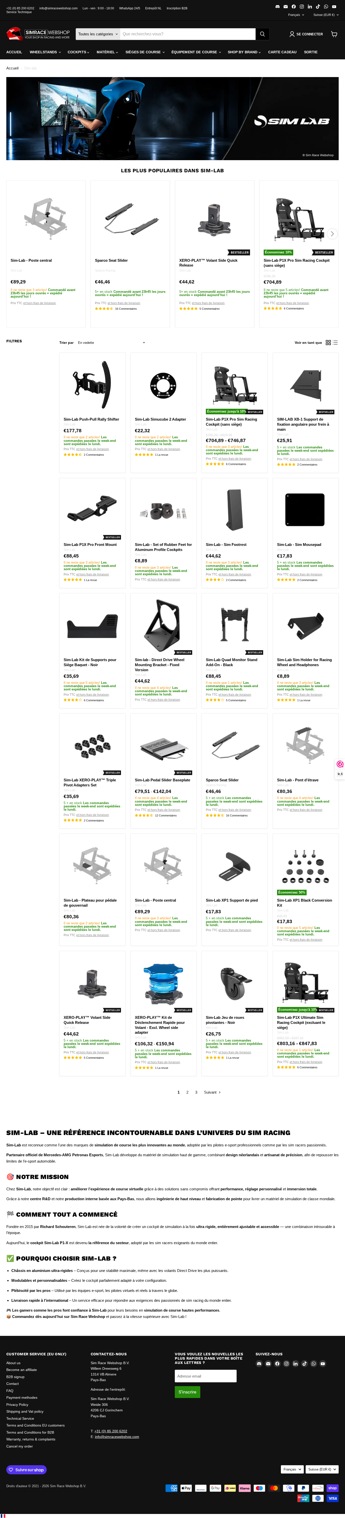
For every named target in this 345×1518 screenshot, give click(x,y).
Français (294, 15)
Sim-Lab (16, 270)
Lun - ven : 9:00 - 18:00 (98, 8)
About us (13, 1363)
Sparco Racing (105, 270)
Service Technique (19, 12)
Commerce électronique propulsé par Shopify (39, 1491)
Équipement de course (194, 52)
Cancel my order (19, 1446)
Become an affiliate (21, 1370)
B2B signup (15, 1377)
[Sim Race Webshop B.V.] (37, 34)
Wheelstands (44, 52)
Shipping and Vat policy (24, 1411)
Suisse (324, 15)
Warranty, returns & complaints (30, 1439)
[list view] (335, 342)
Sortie (310, 52)
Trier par (66, 343)
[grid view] (328, 342)
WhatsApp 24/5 (129, 8)
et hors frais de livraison (39, 303)
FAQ (9, 1391)
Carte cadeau (282, 52)
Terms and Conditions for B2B (30, 1432)
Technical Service (20, 1418)
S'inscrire (187, 1391)
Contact (12, 1384)
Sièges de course (144, 52)
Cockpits (77, 52)
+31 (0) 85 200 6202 (20, 8)
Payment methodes (21, 1397)
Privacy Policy (17, 1405)
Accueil (14, 52)
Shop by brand (243, 52)
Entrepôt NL (153, 8)
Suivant (210, 1092)
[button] (307, 34)
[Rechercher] (262, 34)
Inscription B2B (177, 8)
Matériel (106, 52)
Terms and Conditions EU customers (35, 1425)
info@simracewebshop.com (58, 8)
